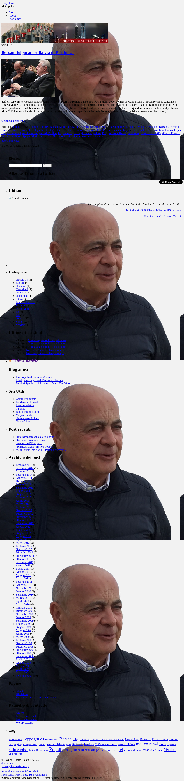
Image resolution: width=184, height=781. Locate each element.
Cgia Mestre (42, 130)
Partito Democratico (39, 750)
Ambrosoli (100, 126)
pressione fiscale (117, 133)
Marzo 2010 (23, 604)
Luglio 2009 (23, 623)
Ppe (104, 133)
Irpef (141, 130)
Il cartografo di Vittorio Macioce (34, 377)
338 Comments (10, 140)
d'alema (61, 130)
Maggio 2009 (23, 630)
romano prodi (9, 136)
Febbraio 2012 (24, 546)
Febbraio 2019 (24, 464)
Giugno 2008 (23, 662)
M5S (98, 744)
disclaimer (7, 763)
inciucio (117, 130)
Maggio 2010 (23, 597)
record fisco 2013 (151, 133)
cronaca (20, 292)
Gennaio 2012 (24, 549)
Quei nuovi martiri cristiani (31, 440)
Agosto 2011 (23, 565)
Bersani (20, 282)
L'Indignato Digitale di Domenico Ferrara (39, 380)
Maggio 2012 (23, 536)
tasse (42, 136)
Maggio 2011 (23, 575)
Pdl (18, 315)
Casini (24, 130)
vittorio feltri (80, 136)
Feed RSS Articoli (11, 774)
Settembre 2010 (25, 594)
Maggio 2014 (23, 471)
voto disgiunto (96, 136)
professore (133, 133)
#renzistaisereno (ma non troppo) (34, 446)
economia (21, 295)
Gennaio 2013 (24, 510)
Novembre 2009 (25, 614)
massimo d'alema (126, 744)
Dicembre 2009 (24, 610)
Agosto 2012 (23, 526)
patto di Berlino (48, 133)
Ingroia (127, 130)
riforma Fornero (171, 133)
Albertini (34, 126)
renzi (102, 750)
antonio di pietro (15, 739)
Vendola (20, 324)
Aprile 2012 (22, 539)
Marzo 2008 (23, 672)
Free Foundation (25, 405)
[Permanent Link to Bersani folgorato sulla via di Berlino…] (28, 96)
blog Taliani (81, 739)
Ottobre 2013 (23, 484)
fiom (176, 739)
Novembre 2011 (25, 555)
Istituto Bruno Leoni (27, 411)
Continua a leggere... (13, 120)
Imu (109, 130)
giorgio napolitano (27, 744)
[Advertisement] (36, 243)
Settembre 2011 (24, 562)
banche (130, 126)
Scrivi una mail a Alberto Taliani (162, 216)
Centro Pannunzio (26, 398)
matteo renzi (147, 743)
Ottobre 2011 (23, 558)
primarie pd (92, 750)
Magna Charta (24, 415)
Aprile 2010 (22, 601)
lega (91, 744)
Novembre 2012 (25, 516)
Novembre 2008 (25, 649)
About (12, 15)
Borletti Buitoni (10, 130)
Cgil (52, 130)
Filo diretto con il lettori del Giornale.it (37, 697)
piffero (97, 133)
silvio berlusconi (133, 749)
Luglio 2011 (23, 568)
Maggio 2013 (23, 497)
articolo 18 (22, 279)
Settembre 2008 (25, 656)
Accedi (20, 712)
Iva (147, 130)
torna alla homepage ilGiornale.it (19, 771)
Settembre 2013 (25, 487)
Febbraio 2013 (24, 507)
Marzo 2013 (23, 503)
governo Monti (55, 744)
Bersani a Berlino (169, 126)
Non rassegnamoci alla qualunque (47, 340)
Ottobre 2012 (23, 520)
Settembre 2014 (25, 468)
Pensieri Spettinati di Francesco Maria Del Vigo (43, 383)
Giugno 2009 (23, 627)
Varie (19, 321)
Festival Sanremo (25, 302)
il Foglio (20, 408)
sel (19, 136)
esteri (19, 299)
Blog (11, 12)
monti (162, 744)
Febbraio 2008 (24, 675)
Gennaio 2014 (24, 477)
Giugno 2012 (23, 533)
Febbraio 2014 (24, 474)
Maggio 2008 (23, 665)
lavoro (154, 130)
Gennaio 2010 (24, 607)
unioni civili (64, 136)
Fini (99, 130)
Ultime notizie (25, 361)
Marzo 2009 (23, 636)
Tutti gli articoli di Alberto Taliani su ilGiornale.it (153, 210)
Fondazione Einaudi (27, 402)
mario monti (14, 133)
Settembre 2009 (25, 620)
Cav (31, 130)
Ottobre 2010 (23, 591)
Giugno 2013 (23, 494)
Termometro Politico (27, 418)
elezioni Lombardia (85, 130)
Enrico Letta (160, 739)
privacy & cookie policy (15, 766)
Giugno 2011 (23, 571)
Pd (59, 133)
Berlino (139, 126)
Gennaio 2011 (24, 584)
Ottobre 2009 (23, 617)
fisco (11, 744)
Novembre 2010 (25, 588)
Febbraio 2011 (24, 581)
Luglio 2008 (23, 659)
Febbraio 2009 (24, 640)
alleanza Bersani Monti (53, 126)
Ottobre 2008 (23, 653)
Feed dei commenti (26, 719)
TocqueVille (23, 421)
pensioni (67, 133)
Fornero (20, 305)
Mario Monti (23, 308)
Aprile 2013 (22, 500)
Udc (49, 136)
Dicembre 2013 (24, 481)
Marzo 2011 (22, 578)
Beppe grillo (32, 739)
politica (16, 126)
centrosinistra (116, 739)
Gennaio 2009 (24, 643)
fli (104, 130)
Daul (69, 130)
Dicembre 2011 (24, 552)
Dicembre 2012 (24, 513)
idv (81, 744)
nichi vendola (30, 133)
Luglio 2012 (23, 529)
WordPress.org (24, 722)
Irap (135, 130)
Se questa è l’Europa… (29, 443)
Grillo (75, 744)
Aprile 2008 (22, 669)
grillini (68, 745)
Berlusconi (151, 126)
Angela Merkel (116, 126)
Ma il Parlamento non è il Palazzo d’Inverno (41, 449)
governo (41, 744)
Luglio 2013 (23, 490)
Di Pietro (145, 739)
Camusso (21, 286)
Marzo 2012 (23, 542)
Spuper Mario (30, 136)
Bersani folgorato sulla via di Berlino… (37, 52)
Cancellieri (22, 289)
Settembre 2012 (25, 523)
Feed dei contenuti (26, 716)
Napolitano (171, 744)
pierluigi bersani (82, 133)
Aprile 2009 (22, 633)
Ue (54, 136)
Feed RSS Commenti (35, 774)
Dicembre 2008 (24, 646)
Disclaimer (15, 18)
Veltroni (159, 750)
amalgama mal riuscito (80, 126)
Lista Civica (166, 130)
